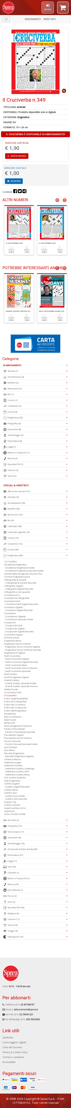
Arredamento (16, 376)
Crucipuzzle (10, 622)
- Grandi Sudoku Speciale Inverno (21, 686)
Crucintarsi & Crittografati (16, 598)
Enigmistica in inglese (14, 652)
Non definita (15, 889)
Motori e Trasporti (18, 452)
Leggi (12, 446)
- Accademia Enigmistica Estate (19, 567)
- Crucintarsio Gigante (15, 616)
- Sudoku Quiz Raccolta (15, 798)
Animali (13, 370)
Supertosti (9, 811)
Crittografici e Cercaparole (17, 591)
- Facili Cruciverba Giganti (16, 658)
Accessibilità (8, 1062)
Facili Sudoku (10, 674)
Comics (13, 400)
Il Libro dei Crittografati (15, 701)
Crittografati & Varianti (15, 579)
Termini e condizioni (13, 1057)
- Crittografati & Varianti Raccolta (20, 582)
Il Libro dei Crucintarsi (14, 704)
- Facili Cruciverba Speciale (17, 671)
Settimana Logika (12, 762)
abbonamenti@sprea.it (26, 1009)
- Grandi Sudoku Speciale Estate (20, 683)
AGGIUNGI (15, 181)
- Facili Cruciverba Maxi (15, 665)
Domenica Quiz (11, 637)
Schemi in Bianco (12, 759)
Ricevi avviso (18, 156)
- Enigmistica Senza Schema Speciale (22, 649)
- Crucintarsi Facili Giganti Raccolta (21, 604)
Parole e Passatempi (14, 728)
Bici (11, 394)
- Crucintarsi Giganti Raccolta (18, 610)
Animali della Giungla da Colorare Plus (23, 573)
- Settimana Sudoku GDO (16, 771)
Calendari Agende (19, 532)
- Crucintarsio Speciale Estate (18, 619)
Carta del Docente (12, 1047)
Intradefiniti (10, 713)
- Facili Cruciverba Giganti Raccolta (21, 661)
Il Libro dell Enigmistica (15, 710)
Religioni (13, 913)
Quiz (11, 901)
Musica (13, 458)
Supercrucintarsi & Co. (15, 808)
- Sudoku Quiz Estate (14, 795)
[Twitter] (20, 191)
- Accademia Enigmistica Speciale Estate (24, 570)
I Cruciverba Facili (12, 692)
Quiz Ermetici (10, 747)
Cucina (12, 411)
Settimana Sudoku (13, 765)
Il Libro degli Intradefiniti (16, 698)
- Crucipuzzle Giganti (14, 628)
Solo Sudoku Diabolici (15, 777)
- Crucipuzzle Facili (13, 625)
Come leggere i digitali (14, 1042)
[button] (63, 9)
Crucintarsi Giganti (13, 607)
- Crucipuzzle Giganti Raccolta (19, 631)
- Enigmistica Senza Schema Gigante (22, 646)
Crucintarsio (10, 613)
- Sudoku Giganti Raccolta (17, 786)
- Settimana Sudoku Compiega (19, 768)
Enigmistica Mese (12, 640)
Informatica (15, 440)
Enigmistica (23, 117)
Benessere (14, 388)
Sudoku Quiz (10, 792)
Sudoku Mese (11, 789)
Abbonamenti (33, 19)
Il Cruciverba (10, 695)
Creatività (14, 405)
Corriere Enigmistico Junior (17, 576)
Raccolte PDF (15, 464)
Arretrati (50, 19)
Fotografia (14, 423)
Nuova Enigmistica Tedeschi (18, 725)
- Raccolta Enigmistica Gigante (19, 756)
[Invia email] (24, 191)
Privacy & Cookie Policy (15, 1052)
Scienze (13, 470)
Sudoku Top (10, 801)
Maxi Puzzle (10, 719)
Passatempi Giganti (14, 734)
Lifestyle (13, 872)
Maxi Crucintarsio (12, 716)
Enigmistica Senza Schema (17, 643)
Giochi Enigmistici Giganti (16, 677)
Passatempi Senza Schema (18, 738)
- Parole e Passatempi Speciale (19, 731)
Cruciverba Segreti (13, 634)
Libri (12, 866)
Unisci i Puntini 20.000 (14, 814)
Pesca (12, 895)
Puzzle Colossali (12, 741)
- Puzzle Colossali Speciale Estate (20, 744)
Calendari (14, 526)
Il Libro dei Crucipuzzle (15, 707)
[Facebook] (15, 191)
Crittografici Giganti (13, 585)
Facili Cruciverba (12, 655)
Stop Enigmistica (12, 780)
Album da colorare (19, 491)
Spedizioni (7, 1037)
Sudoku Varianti (12, 804)
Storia (12, 475)
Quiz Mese (9, 750)
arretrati (21, 107)
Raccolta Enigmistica (14, 753)
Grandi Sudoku (11, 680)
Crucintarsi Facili (12, 601)
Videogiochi (15, 936)
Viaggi (13, 930)
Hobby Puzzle (11, 689)
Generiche (14, 429)
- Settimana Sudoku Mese (17, 774)
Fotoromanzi (16, 831)
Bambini (13, 382)
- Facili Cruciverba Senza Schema (20, 668)
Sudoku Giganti (11, 783)
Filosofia (13, 820)
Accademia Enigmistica (15, 564)
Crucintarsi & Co (12, 595)
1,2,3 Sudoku (10, 561)
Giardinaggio (15, 435)
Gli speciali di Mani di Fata (22, 849)
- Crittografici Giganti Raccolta (18, 588)
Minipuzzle (9, 722)
